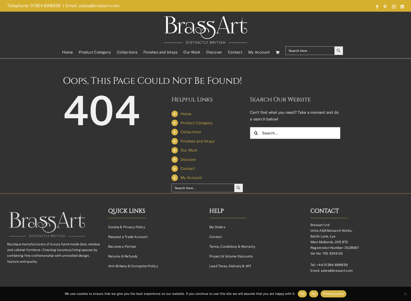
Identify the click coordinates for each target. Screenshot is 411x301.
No (314, 294)
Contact (188, 168)
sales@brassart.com (337, 270)
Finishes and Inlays (198, 141)
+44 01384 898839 (332, 265)
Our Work (189, 150)
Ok (302, 294)
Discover (188, 159)
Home (186, 114)
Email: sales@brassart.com (92, 5)
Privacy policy (333, 294)
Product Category (197, 123)
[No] (405, 293)
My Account (191, 177)
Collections (191, 132)
